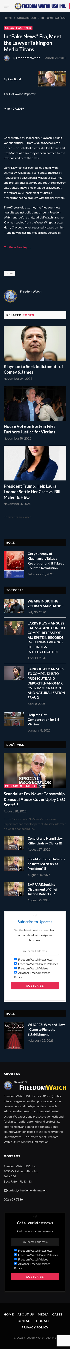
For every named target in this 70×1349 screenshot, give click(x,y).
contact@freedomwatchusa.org (27, 1190)
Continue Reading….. (17, 247)
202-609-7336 (13, 1199)
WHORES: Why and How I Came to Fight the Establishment (46, 1029)
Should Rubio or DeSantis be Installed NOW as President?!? (46, 864)
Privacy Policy (35, 1327)
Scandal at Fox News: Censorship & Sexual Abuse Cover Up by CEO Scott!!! (34, 799)
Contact (24, 1321)
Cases (57, 1314)
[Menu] (6, 6)
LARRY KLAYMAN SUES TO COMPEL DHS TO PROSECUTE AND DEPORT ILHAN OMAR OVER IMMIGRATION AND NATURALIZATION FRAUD (46, 683)
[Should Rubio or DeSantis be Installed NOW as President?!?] (15, 864)
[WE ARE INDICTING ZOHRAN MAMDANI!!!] (15, 606)
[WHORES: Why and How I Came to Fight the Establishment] (14, 1035)
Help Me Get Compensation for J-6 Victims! (43, 719)
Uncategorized (18, 28)
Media (43, 1314)
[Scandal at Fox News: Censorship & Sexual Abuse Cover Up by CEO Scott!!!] (35, 770)
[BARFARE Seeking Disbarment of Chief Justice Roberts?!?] (15, 889)
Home (9, 1314)
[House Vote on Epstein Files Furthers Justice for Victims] (35, 403)
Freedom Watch (28, 58)
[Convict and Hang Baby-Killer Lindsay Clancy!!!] (15, 843)
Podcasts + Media (20, 786)
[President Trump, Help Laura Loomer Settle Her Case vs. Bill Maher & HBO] (35, 463)
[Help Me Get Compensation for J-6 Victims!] (15, 719)
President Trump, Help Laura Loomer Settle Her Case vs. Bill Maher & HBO (32, 492)
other (9, 273)
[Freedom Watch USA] (40, 6)
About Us (26, 1314)
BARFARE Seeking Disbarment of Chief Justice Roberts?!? (42, 889)
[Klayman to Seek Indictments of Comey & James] (35, 343)
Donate (43, 1321)
